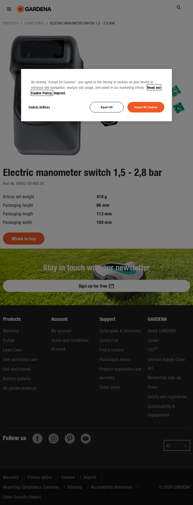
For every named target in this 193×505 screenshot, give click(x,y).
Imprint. (60, 92)
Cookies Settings (39, 107)
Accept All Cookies (146, 107)
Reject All (107, 107)
